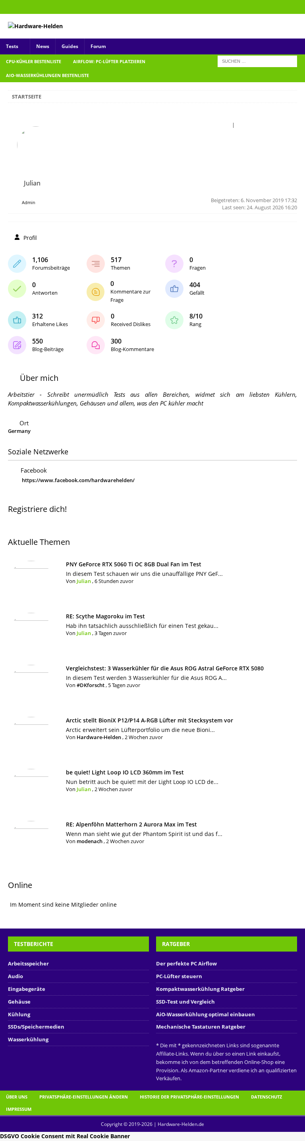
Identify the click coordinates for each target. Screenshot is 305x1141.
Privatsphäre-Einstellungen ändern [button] (83, 1097)
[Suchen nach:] (257, 60)
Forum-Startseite (207, 124)
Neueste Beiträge (265, 124)
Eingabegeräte (26, 988)
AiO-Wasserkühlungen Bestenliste (47, 75)
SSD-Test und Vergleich (185, 1001)
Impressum (18, 1109)
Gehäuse (19, 1001)
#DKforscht (90, 685)
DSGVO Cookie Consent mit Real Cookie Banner (65, 1136)
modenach (89, 841)
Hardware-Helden (99, 737)
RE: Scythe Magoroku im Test (105, 616)
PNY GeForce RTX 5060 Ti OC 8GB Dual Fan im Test (133, 564)
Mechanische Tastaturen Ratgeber (200, 1026)
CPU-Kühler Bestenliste (33, 61)
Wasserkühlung (28, 1039)
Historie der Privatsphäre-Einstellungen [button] (189, 1097)
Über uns (16, 1097)
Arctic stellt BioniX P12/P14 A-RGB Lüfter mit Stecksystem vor (149, 720)
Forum (98, 46)
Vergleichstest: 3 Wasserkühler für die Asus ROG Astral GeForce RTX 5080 (165, 668)
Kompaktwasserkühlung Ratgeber (200, 988)
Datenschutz (266, 1097)
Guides (70, 46)
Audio (15, 976)
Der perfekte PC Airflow (186, 963)
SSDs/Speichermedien (36, 1026)
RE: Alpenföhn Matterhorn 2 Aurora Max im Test (131, 824)
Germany (19, 430)
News (42, 46)
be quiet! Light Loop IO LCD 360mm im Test (125, 772)
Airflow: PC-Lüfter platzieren (109, 61)
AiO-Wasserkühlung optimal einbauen (205, 1014)
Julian (84, 581)
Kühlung (19, 1014)
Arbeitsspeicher (28, 963)
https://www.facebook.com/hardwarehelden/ (78, 480)
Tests (12, 46)
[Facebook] (298, 7)
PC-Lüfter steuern (179, 976)
